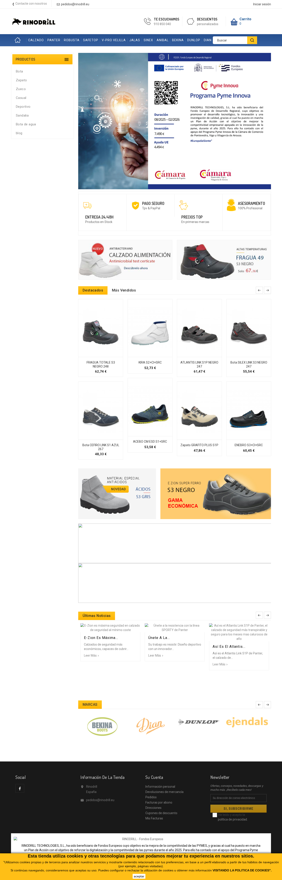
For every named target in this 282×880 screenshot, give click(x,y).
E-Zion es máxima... (101, 638)
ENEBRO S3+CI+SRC (249, 445)
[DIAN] (150, 725)
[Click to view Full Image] (110, 628)
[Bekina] (102, 726)
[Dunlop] (199, 721)
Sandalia (22, 115)
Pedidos (151, 797)
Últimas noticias (97, 616)
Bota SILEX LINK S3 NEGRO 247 (248, 364)
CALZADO (36, 40)
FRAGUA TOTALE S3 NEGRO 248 (101, 364)
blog (19, 133)
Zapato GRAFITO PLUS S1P (199, 445)
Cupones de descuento (161, 813)
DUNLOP (193, 40)
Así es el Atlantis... (229, 646)
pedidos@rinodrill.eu (100, 800)
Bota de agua (26, 124)
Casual (21, 98)
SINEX (148, 40)
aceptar (139, 876)
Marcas (90, 704)
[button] (93, 121)
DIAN (208, 40)
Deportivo (23, 107)
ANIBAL (163, 40)
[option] (174, 121)
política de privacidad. (233, 819)
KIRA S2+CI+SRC (150, 362)
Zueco (21, 89)
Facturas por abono (158, 802)
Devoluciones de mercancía (164, 792)
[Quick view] (105, 354)
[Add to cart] (96, 354)
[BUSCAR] (252, 40)
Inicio (18, 40)
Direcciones (153, 807)
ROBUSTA (72, 40)
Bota (19, 71)
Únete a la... (159, 638)
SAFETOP (90, 40)
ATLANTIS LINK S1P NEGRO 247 (199, 364)
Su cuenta (154, 777)
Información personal (160, 786)
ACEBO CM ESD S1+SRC (150, 441)
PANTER (53, 40)
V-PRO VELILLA (114, 40)
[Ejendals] (247, 722)
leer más (90, 655)
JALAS (134, 40)
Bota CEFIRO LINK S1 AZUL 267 (100, 447)
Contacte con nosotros (31, 3)
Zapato (21, 80)
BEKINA (178, 40)
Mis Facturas (154, 818)
